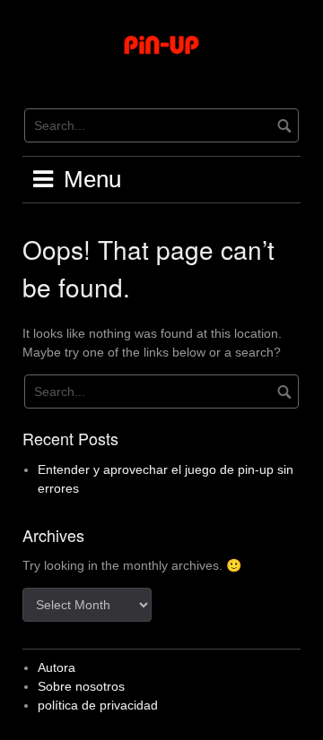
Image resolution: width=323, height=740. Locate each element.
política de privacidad (98, 705)
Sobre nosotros (81, 686)
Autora (56, 667)
